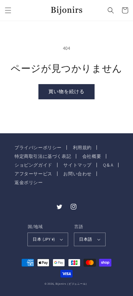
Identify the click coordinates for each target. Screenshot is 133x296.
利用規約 (82, 147)
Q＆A (108, 165)
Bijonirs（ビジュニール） (72, 283)
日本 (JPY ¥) (44, 239)
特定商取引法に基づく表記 (43, 156)
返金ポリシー (29, 182)
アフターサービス (33, 173)
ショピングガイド (33, 165)
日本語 (85, 239)
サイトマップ (77, 165)
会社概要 (91, 156)
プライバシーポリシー (38, 147)
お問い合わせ (77, 173)
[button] (8, 10)
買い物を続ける (66, 91)
